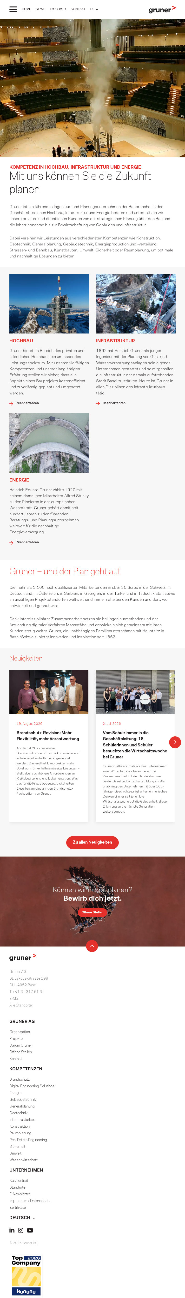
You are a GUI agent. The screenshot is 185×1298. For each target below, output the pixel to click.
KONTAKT (78, 9)
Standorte (17, 1187)
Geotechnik (18, 1113)
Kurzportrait (18, 1181)
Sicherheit (17, 1147)
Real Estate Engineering (28, 1140)
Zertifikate (17, 1207)
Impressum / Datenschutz (29, 1201)
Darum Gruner (20, 1045)
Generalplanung (22, 1106)
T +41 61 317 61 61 (26, 992)
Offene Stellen (20, 1052)
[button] (94, 9)
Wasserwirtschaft (23, 1160)
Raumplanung (20, 1133)
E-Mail (14, 998)
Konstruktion (19, 1126)
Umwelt (15, 1153)
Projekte (16, 1039)
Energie (15, 1093)
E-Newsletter (19, 1194)
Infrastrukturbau (22, 1120)
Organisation (19, 1032)
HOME (26, 9)
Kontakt (15, 1059)
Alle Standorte (20, 1005)
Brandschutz (19, 1079)
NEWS (41, 9)
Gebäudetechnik (22, 1100)
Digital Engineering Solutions (31, 1086)
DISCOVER (58, 9)
